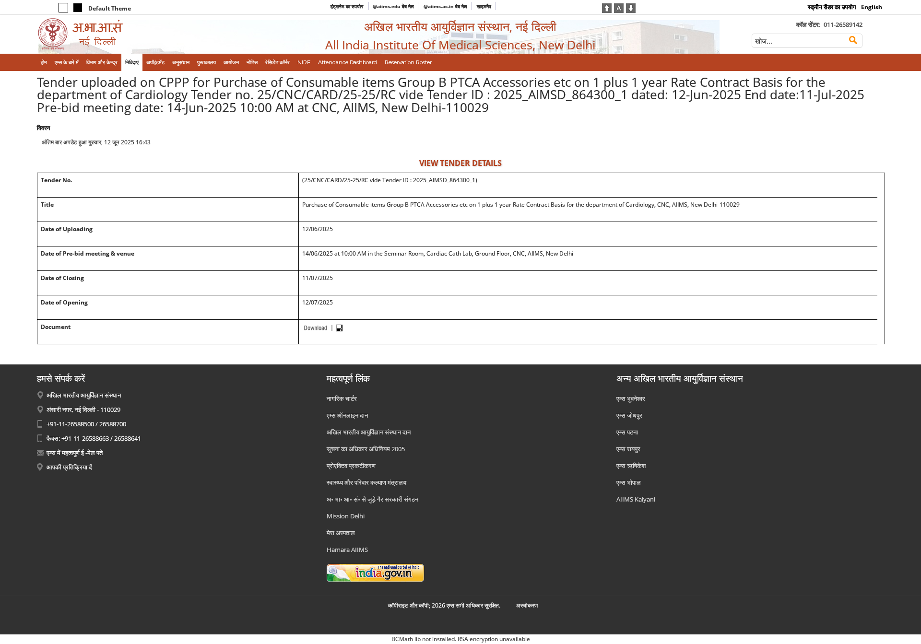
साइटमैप (484, 6)
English (871, 7)
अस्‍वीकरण (527, 605)
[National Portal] (375, 572)
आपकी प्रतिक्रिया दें (69, 467)
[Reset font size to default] (619, 7)
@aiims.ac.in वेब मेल (445, 6)
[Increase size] (607, 7)
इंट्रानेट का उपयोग (348, 6)
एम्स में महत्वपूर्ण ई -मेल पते (75, 452)
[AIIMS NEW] (135, 34)
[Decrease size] (631, 7)
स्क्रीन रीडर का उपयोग (832, 7)
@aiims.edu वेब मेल (393, 6)
